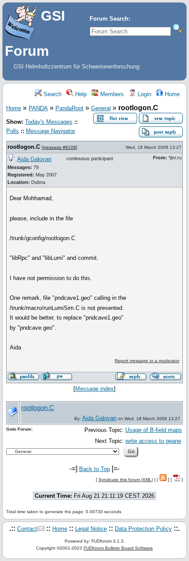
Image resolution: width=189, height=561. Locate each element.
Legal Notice (91, 528)
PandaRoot (69, 108)
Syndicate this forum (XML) (125, 479)
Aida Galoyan (34, 159)
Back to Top (94, 469)
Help (80, 94)
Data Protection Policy (143, 528)
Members (111, 94)
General (101, 108)
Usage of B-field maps (153, 430)
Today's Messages (49, 122)
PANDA (38, 108)
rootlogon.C (23, 147)
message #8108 (59, 147)
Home (171, 94)
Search (52, 94)
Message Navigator (50, 131)
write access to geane (153, 441)
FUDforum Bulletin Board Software (118, 548)
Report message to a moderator (147, 360)
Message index (94, 388)
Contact (27, 528)
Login (143, 94)
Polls (12, 131)
